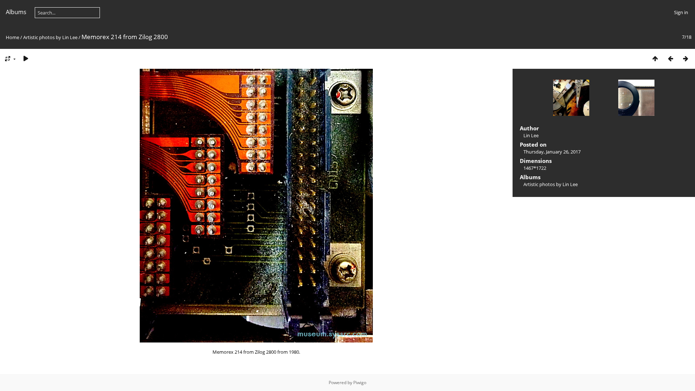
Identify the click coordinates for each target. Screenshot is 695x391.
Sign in (681, 12)
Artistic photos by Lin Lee (50, 37)
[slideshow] (25, 58)
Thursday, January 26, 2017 (552, 151)
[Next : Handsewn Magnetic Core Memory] (685, 58)
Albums (16, 12)
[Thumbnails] (655, 58)
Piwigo (359, 382)
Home (12, 37)
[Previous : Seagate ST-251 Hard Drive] (670, 58)
